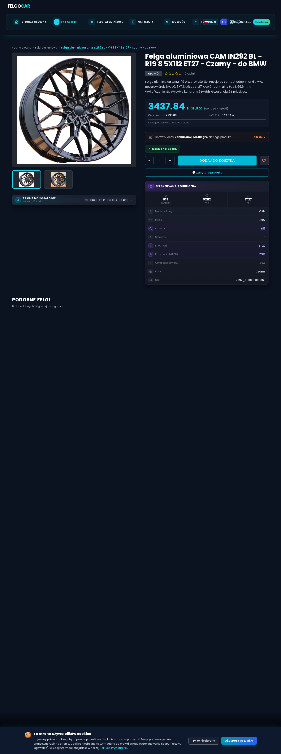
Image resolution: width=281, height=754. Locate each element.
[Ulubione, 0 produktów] (238, 22)
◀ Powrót (153, 73)
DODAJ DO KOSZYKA (217, 160)
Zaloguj (247, 22)
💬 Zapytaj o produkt (207, 172)
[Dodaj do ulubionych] (264, 160)
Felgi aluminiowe (46, 47)
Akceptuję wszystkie (239, 741)
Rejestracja (261, 22)
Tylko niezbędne (203, 741)
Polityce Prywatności (113, 748)
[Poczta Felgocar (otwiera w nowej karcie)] (223, 22)
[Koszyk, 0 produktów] (232, 22)
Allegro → (260, 137)
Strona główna (21, 47)
